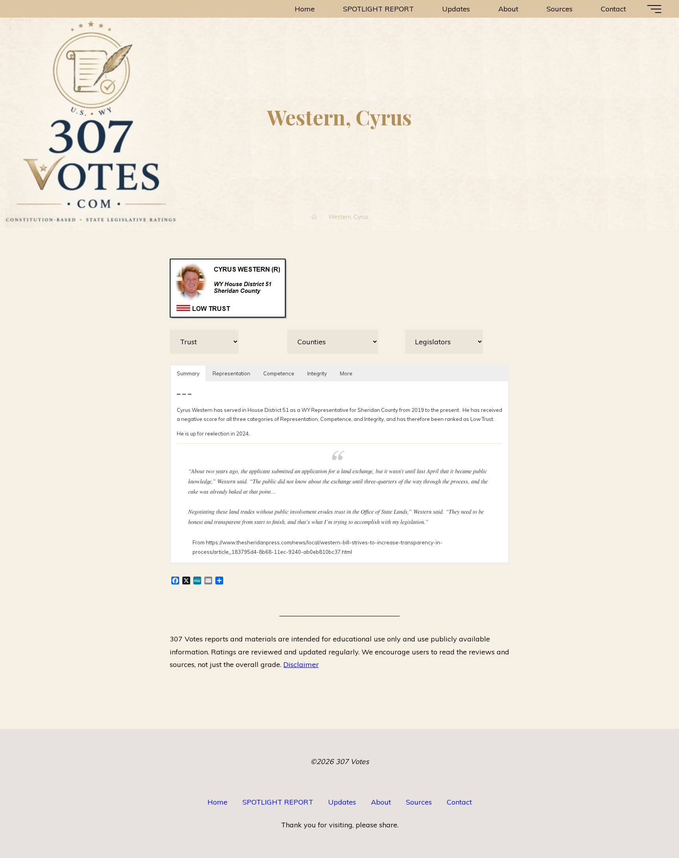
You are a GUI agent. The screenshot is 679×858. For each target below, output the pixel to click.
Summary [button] (188, 373)
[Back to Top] (648, 827)
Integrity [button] (317, 373)
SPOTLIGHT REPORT (277, 802)
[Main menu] (654, 9)
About (381, 802)
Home (217, 802)
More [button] (346, 373)
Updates (342, 802)
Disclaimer (301, 664)
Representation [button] (231, 373)
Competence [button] (278, 373)
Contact (459, 802)
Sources (419, 802)
